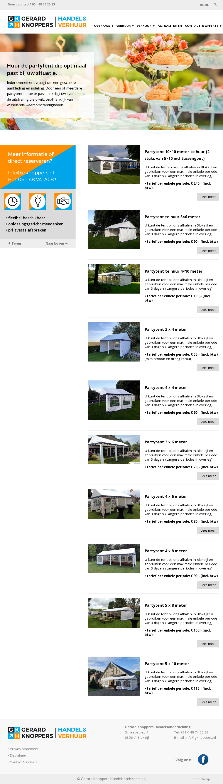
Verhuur (123, 26)
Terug (16, 243)
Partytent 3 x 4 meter (166, 329)
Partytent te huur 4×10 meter (174, 271)
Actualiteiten (170, 26)
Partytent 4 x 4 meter (166, 387)
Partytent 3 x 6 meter (166, 441)
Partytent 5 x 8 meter (166, 605)
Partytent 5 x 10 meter (167, 663)
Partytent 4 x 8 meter (166, 550)
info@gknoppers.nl (200, 737)
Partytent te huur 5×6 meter (172, 216)
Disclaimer (18, 755)
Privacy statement (24, 749)
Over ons (102, 26)
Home (204, 5)
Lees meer (208, 197)
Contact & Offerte (201, 26)
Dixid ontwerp (201, 779)
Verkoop (144, 26)
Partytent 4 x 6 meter (166, 496)
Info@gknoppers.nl (31, 173)
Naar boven (55, 243)
